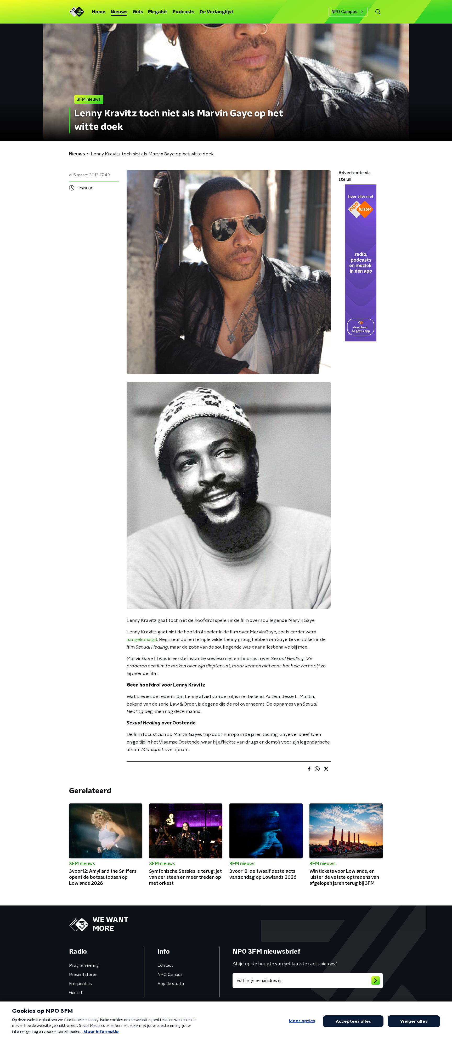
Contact (165, 965)
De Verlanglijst (217, 12)
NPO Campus (344, 12)
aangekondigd (142, 639)
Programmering (84, 965)
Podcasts (183, 12)
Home (98, 12)
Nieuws (119, 12)
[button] (378, 12)
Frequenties (80, 984)
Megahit (157, 12)
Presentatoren (83, 974)
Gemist (75, 993)
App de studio (170, 984)
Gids (138, 12)
